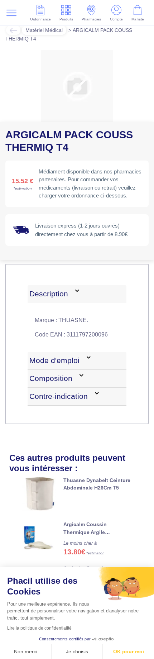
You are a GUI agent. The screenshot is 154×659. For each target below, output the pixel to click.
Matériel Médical (44, 30)
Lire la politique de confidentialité (39, 628)
